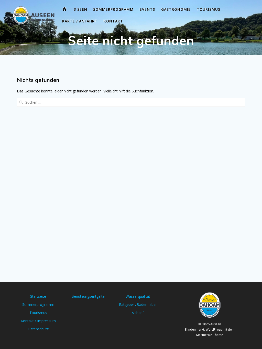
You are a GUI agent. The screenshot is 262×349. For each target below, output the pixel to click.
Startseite (38, 296)
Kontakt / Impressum (38, 320)
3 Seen (80, 9)
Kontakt (113, 21)
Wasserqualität (138, 296)
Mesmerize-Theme (209, 335)
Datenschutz (38, 329)
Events (147, 9)
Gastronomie (176, 9)
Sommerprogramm (113, 9)
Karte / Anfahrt (79, 21)
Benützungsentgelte (88, 296)
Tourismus (208, 9)
